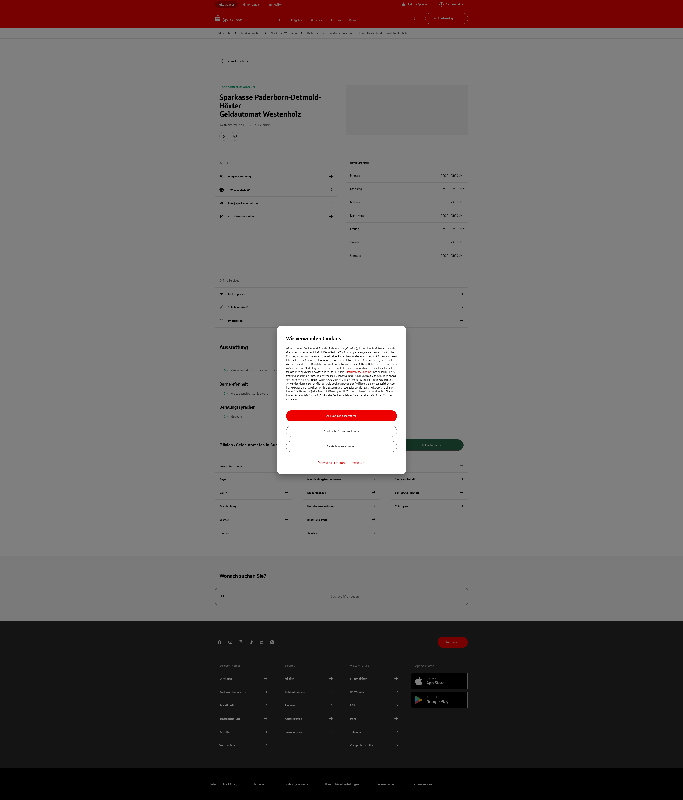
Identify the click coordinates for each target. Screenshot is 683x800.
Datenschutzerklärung (358, 371)
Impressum (358, 462)
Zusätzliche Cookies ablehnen (341, 431)
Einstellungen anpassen (341, 446)
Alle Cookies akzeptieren (341, 415)
